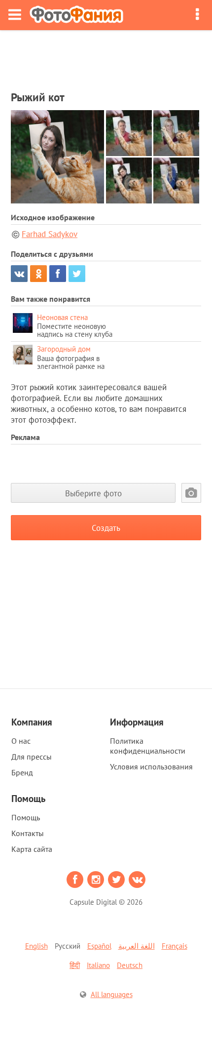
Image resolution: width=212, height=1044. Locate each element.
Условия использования (151, 766)
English (36, 946)
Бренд (22, 772)
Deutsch (129, 965)
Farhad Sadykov (49, 234)
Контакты (27, 833)
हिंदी (75, 965)
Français (174, 946)
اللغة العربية (136, 946)
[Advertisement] (106, 57)
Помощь (25, 817)
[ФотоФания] (76, 15)
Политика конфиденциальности (147, 746)
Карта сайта (31, 849)
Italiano (98, 965)
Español (99, 946)
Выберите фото (93, 493)
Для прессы (31, 757)
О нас (21, 741)
